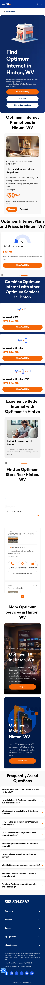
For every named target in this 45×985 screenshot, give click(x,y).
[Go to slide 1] (17, 275)
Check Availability (22, 265)
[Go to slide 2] (19, 275)
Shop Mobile (22, 761)
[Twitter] (16, 973)
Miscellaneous (10, 945)
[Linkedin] (32, 973)
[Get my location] (38, 516)
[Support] (37, 4)
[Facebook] (6, 973)
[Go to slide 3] (24, 275)
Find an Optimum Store (22, 105)
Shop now (11, 209)
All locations (10, 11)
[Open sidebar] (3, 3)
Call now (23, 99)
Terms (22, 209)
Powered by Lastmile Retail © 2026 (22, 982)
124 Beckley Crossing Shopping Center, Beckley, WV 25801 (21, 552)
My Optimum (10, 937)
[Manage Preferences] (3, 970)
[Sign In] (41, 4)
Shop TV (23, 687)
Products (8, 920)
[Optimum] (8, 4)
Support (8, 928)
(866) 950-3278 (13, 557)
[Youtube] (27, 973)
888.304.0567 (17, 902)
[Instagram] (11, 973)
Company (9, 911)
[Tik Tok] (22, 973)
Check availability (22, 92)
